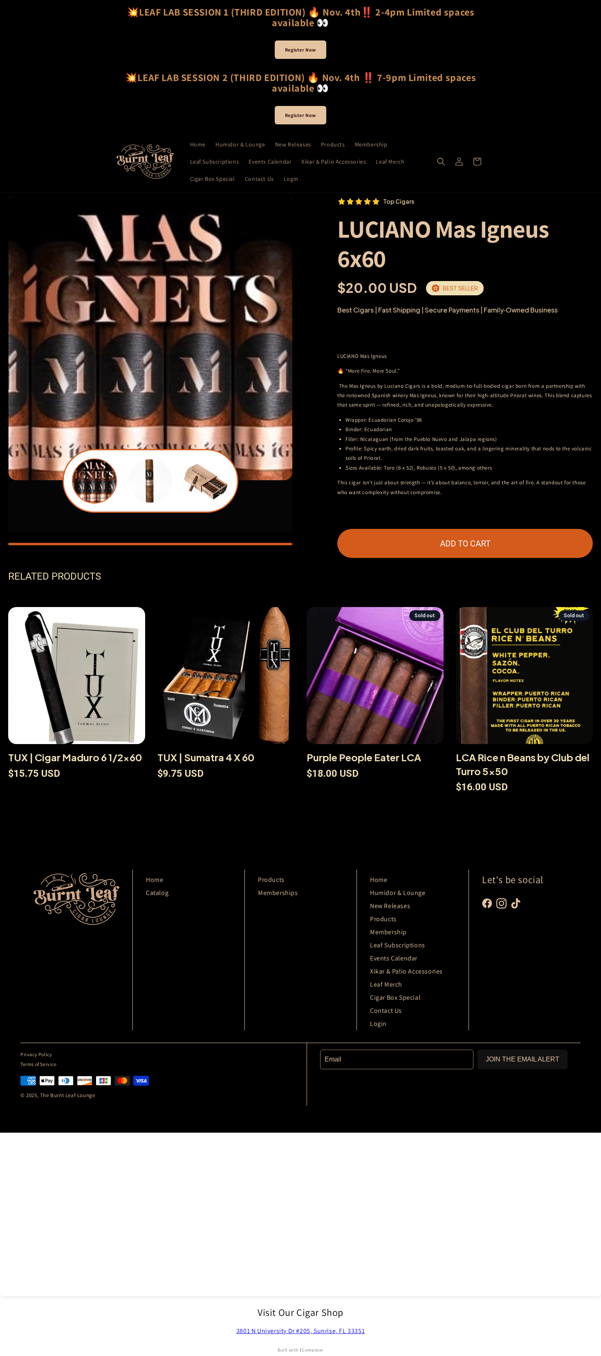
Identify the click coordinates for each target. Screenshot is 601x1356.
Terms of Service (38, 1064)
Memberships (278, 892)
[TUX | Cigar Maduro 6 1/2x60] (76, 679)
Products (271, 879)
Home (154, 879)
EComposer (311, 1350)
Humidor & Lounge (398, 892)
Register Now (300, 50)
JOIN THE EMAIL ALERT (522, 1059)
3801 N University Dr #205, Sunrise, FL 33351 (300, 1331)
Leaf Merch (386, 984)
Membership (388, 932)
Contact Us (386, 1010)
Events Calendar (393, 958)
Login (378, 1023)
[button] (441, 162)
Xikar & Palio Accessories (406, 971)
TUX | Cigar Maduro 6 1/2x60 (75, 757)
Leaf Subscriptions (397, 945)
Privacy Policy (36, 1054)
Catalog (157, 892)
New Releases (390, 906)
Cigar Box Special (395, 997)
